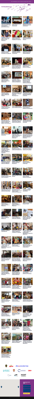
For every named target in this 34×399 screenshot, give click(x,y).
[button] (18, 387)
